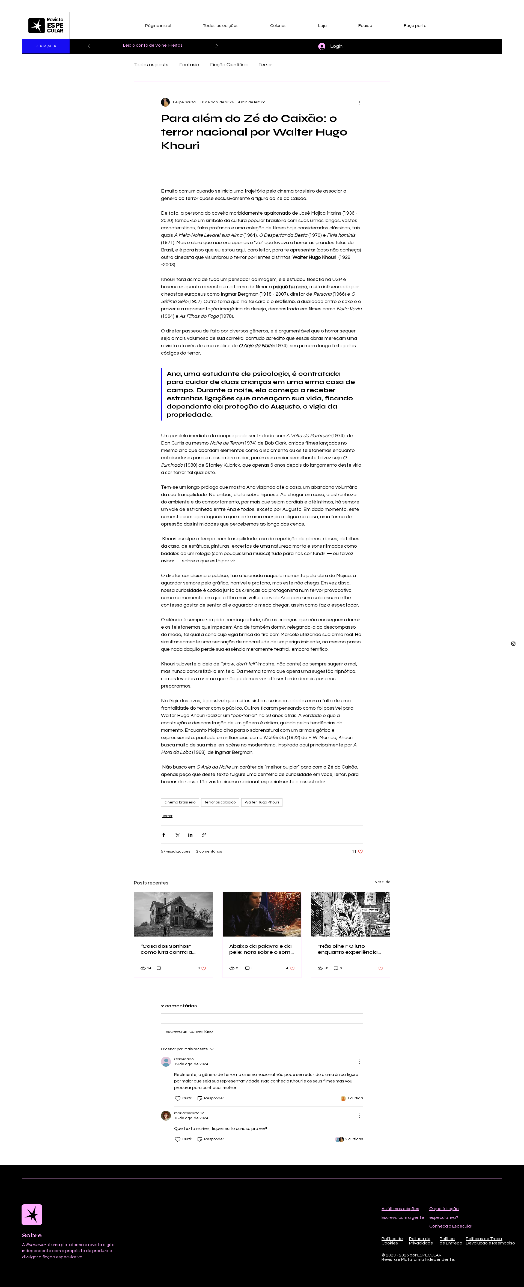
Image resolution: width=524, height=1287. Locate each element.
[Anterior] (89, 46)
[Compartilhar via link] (203, 834)
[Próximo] (217, 46)
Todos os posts (151, 64)
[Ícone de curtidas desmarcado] (177, 1098)
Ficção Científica (229, 64)
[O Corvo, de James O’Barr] (350, 914)
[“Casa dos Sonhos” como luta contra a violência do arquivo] (173, 914)
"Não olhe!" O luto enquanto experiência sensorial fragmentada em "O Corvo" (349, 949)
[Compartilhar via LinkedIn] (190, 834)
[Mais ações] (359, 102)
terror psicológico (220, 802)
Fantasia (189, 64)
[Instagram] (513, 643)
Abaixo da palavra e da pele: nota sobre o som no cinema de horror (260, 949)
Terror (265, 64)
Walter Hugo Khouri (262, 802)
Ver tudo (382, 882)
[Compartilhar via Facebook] (163, 834)
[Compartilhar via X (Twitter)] (177, 834)
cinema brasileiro (180, 802)
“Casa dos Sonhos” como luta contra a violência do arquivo (168, 949)
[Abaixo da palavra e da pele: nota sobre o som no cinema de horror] (262, 914)
